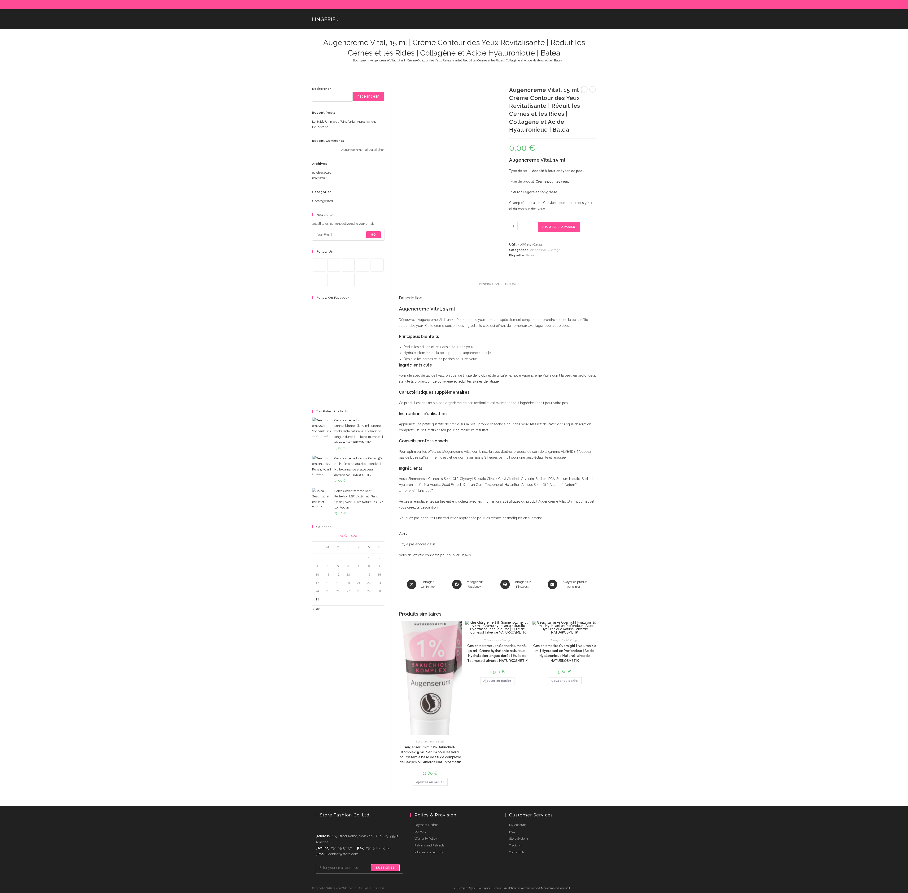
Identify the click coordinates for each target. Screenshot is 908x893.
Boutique (483, 888)
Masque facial (560, 640)
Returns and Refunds (429, 845)
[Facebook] (556, 4)
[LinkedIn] (578, 4)
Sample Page (466, 888)
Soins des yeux (538, 250)
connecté (432, 555)
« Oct (316, 609)
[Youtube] (333, 279)
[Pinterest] (562, 4)
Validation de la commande (521, 888)
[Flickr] (583, 4)
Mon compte (549, 888)
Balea (530, 255)
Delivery (420, 831)
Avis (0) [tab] (510, 284)
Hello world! (320, 127)
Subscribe (385, 867)
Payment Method (427, 825)
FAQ (512, 831)
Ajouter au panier (558, 227)
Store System (518, 838)
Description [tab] (489, 284)
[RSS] (594, 4)
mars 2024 (319, 178)
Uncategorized (322, 201)
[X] (551, 4)
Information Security (429, 852)
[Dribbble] (567, 4)
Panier (497, 888)
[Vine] (319, 279)
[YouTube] (589, 4)
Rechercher (321, 89)
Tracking (515, 845)
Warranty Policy (426, 838)
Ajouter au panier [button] (430, 782)
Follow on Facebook (332, 297)
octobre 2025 (321, 172)
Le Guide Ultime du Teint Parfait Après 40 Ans (344, 121)
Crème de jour (492, 640)
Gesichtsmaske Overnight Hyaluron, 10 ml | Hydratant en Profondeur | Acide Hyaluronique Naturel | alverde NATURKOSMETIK (564, 653)
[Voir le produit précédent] (584, 89)
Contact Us (516, 852)
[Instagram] (573, 4)
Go (373, 234)
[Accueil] (347, 60)
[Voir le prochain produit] (592, 89)
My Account (517, 825)
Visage (555, 250)
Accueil (565, 888)
